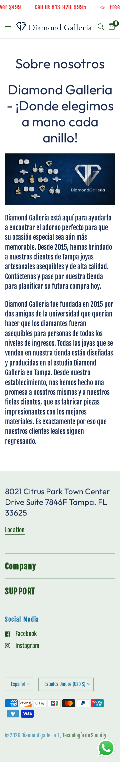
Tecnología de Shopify (84, 735)
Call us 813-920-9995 (63, 7)
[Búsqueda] (100, 26)
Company (20, 566)
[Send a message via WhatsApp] (106, 748)
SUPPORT (20, 591)
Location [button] (15, 530)
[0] (110, 26)
